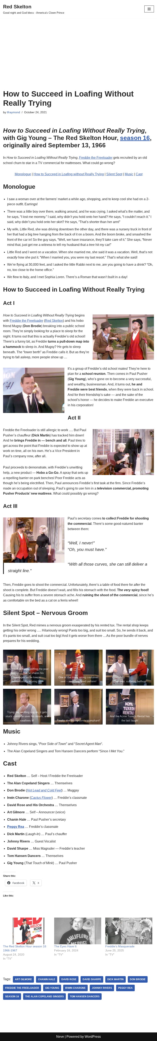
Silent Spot (114, 174)
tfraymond (13, 112)
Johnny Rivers (102, 988)
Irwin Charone (75, 988)
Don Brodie (138, 979)
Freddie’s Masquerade (120, 946)
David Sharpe (92, 979)
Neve (60, 1036)
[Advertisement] (78, 58)
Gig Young (52, 988)
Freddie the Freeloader (95, 157)
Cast (139, 174)
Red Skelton (54, 320)
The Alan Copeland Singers (44, 996)
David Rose (68, 979)
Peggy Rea (125, 988)
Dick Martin (115, 979)
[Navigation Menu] (149, 9)
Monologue (23, 174)
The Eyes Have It (65, 946)
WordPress (93, 1036)
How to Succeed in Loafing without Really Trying (69, 174)
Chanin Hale (46, 979)
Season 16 (12, 996)
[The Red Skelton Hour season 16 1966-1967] (26, 931)
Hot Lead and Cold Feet (44, 790)
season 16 (135, 137)
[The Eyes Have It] (77, 931)
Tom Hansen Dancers (85, 996)
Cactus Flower (41, 797)
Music (129, 174)
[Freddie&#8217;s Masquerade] (128, 931)
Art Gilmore (23, 979)
